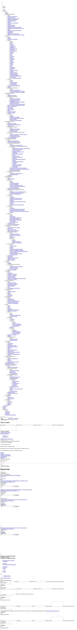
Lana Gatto (12, 61)
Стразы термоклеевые (17, 324)
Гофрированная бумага (12, 349)
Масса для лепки (11, 286)
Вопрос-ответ (5, 436)
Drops (11, 55)
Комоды (14, 160)
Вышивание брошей (14, 130)
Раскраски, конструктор (17, 157)
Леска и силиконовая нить (15, 193)
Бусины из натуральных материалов (17, 186)
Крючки (9, 86)
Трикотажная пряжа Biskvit (15, 75)
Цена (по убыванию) (4, 475)
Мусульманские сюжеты (15, 136)
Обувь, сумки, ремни (12, 229)
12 (2, 478)
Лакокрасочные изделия (15, 376)
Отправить (3, 585)
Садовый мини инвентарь (15, 235)
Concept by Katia (13, 51)
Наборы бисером (13, 131)
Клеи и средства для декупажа (16, 388)
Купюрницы (15, 166)
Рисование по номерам (12, 19)
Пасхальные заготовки (17, 164)
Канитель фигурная (17, 332)
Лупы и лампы (11, 108)
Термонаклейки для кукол (13, 257)
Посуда (11, 236)
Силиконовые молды (12, 284)
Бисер (11, 215)
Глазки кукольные (14, 252)
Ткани (11, 314)
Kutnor (11, 60)
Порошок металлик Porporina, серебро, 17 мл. (9, 490)
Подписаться (3, 505)
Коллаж (9, 21)
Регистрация (6, 433)
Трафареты (10, 175)
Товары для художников (13, 367)
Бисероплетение (11, 178)
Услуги (4, 571)
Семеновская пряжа (14, 74)
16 (3, 478)
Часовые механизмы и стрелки (14, 142)
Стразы (14, 322)
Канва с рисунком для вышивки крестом (16, 105)
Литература (10, 401)
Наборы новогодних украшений (14, 27)
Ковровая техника (11, 112)
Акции (4, 408)
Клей (9, 348)
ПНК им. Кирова (13, 72)
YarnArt (11, 69)
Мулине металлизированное (16, 120)
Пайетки (12, 327)
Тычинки (9, 360)
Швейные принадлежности (13, 309)
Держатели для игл (14, 267)
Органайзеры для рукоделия (11, 363)
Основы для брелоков (12, 274)
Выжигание (10, 32)
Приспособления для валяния (16, 266)
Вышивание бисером (12, 123)
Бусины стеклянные (14, 187)
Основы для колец (11, 276)
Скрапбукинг (10, 343)
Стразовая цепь (16, 326)
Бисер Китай (12, 216)
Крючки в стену (11, 398)
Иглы (9, 307)
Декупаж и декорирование (13, 140)
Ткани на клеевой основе (15, 315)
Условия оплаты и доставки (8, 560)
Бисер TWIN (12, 221)
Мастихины (12, 371)
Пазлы (9, 29)
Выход (9, 432)
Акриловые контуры (14, 386)
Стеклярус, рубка (11, 223)
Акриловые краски (14, 378)
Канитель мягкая (16, 333)
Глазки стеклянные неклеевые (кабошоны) (19, 251)
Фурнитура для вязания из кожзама (17, 92)
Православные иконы (14, 135)
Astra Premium (13, 46)
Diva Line (12, 53)
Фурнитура (12, 197)
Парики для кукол (11, 258)
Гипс (9, 287)
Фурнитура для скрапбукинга (14, 354)
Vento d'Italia (12, 68)
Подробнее (2, 503)
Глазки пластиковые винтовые (16, 249)
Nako (11, 65)
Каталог (7, 13)
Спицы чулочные (13, 84)
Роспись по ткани (11, 392)
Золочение (15, 384)
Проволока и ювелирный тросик (17, 192)
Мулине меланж (13, 119)
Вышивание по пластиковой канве (17, 101)
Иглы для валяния (14, 268)
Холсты (9, 394)
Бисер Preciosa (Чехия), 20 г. (15, 217)
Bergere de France (13, 48)
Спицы (11, 81)
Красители (10, 294)
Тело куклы (10, 256)
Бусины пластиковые (14, 183)
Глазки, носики (13, 245)
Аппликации (10, 31)
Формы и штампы (11, 300)
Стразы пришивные (17, 323)
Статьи (4, 407)
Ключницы (15, 152)
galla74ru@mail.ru (6, 578)
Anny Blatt (12, 44)
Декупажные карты (14, 174)
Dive (11, 54)
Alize (11, 43)
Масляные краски (13, 391)
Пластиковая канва (12, 111)
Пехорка (12, 71)
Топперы (14, 163)
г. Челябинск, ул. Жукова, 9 (13, 418)
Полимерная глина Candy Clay (14, 288)
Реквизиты (7, 413)
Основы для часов (16, 150)
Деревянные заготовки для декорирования (21, 148)
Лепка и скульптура (12, 282)
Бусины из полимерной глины (16, 185)
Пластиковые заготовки (15, 170)
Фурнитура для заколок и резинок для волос (17, 278)
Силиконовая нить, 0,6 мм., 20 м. (7, 500)
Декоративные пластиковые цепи (17, 204)
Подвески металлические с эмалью (17, 210)
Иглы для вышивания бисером (14, 124)
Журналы (10, 404)
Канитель (14, 330)
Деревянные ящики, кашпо (18, 151)
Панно (14, 154)
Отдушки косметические (13, 302)
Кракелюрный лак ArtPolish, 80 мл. (7, 481)
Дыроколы (10, 344)
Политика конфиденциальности (9, 564)
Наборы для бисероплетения (13, 188)
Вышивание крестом (14, 100)
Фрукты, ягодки (11, 353)
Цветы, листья (11, 350)
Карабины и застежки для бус (16, 198)
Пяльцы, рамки (11, 109)
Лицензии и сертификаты (10, 414)
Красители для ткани (12, 334)
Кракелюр (15, 385)
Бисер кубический (14, 222)
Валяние (9, 263)
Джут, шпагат (13, 77)
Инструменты (10, 397)
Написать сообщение (5, 431)
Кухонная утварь (16, 156)
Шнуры (11, 203)
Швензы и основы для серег (16, 199)
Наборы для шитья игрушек (13, 18)
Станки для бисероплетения (13, 224)
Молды (9, 293)
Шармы (11, 212)
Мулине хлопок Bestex (14, 117)
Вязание (9, 38)
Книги (9, 402)
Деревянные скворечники (18, 161)
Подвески (12, 208)
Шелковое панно (11, 26)
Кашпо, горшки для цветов (13, 361)
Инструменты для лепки (13, 283)
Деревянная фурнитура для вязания (17, 91)
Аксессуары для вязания (13, 39)
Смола (9, 292)
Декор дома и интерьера (17, 149)
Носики (11, 247)
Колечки (12, 202)
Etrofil (11, 57)
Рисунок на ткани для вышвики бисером (18, 134)
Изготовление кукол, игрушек (14, 227)
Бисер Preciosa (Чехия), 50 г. (15, 219)
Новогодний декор (16, 165)
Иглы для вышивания (12, 106)
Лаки (11, 389)
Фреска (9, 23)
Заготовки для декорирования (16, 145)
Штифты (12, 200)
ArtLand (11, 45)
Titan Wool (12, 67)
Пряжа (11, 42)
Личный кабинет (4, 432)
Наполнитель (10, 255)
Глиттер (9, 355)
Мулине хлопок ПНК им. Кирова (17, 118)
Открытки (7, 405)
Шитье (9, 306)
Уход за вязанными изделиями (14, 85)
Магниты (10, 347)
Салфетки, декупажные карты (16, 173)
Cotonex (11, 52)
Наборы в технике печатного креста (17, 104)
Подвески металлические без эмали (17, 209)
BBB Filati (12, 47)
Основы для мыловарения (13, 303)
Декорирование (16, 381)
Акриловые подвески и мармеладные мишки (19, 211)
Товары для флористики (13, 358)
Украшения (15, 162)
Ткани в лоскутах (13, 316)
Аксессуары (10, 107)
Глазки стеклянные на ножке (16, 253)
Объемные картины (12, 20)
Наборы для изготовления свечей (14, 30)
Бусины (11, 182)
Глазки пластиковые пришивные (17, 250)
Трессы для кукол (11, 260)
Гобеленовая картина (9, 362)
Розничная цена (3, 460)
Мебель (14, 240)
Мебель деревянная (16, 241)
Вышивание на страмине (15, 99)
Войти (1, 433)
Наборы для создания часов (13, 33)
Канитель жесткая (16, 331)
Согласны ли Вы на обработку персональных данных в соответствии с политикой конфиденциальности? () (30, 610)
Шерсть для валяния (12, 269)
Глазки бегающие (13, 254)
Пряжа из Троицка (14, 73)
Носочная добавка (14, 70)
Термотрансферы (13, 340)
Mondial (11, 64)
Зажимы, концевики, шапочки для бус (18, 201)
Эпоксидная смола (11, 291)
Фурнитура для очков (12, 275)
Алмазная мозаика (11, 17)
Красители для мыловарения (13, 301)
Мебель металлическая (17, 242)
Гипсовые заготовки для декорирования (18, 167)
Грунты (11, 387)
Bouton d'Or (12, 49)
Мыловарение (10, 299)
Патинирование (16, 383)
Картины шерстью (11, 25)
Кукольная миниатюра (14, 234)
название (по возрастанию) (14, 475)
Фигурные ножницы (12, 345)
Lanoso (11, 62)
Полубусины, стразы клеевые (14, 352)
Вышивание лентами (14, 103)
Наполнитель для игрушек (13, 230)
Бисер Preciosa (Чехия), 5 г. (15, 218)
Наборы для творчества (12, 16)
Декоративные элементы (18, 153)
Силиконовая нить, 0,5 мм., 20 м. (7, 528)
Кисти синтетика (13, 373)
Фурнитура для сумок (12, 279)
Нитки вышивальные (12, 137)
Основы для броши (12, 277)
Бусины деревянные (14, 184)
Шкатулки (15, 158)
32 (4, 478)
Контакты (7, 412)
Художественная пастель (13, 393)
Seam (11, 66)
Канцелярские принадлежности (19, 159)
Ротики (11, 248)
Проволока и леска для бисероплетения (18, 191)
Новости (4, 406)
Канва (9, 110)
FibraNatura (12, 58)
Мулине (11, 116)
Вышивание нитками (12, 95)
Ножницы (10, 308)
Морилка (14, 382)
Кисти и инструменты (14, 370)
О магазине (7, 411)
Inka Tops (12, 59)
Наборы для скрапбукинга (13, 22)
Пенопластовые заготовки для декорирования (19, 169)
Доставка (5, 435)
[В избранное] (0, 555)
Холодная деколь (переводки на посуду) (16, 28)
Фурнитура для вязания (15, 90)
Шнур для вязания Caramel (15, 78)
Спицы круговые (13, 82)
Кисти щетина (13, 372)
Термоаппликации (14, 339)
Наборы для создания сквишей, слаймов (16, 34)
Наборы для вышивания (15, 98)
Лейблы (9, 335)
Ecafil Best (12, 56)
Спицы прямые (13, 83)
